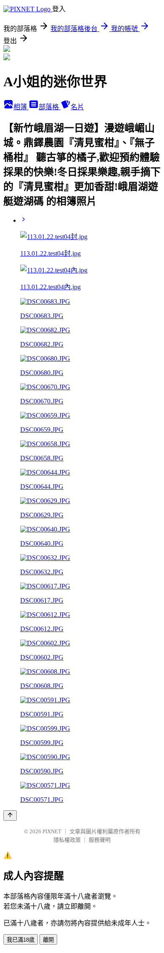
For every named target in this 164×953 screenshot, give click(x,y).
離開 (48, 940)
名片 (77, 106)
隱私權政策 (67, 840)
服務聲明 (100, 840)
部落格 (50, 106)
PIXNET (51, 831)
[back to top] (10, 815)
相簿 (21, 106)
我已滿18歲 (20, 940)
